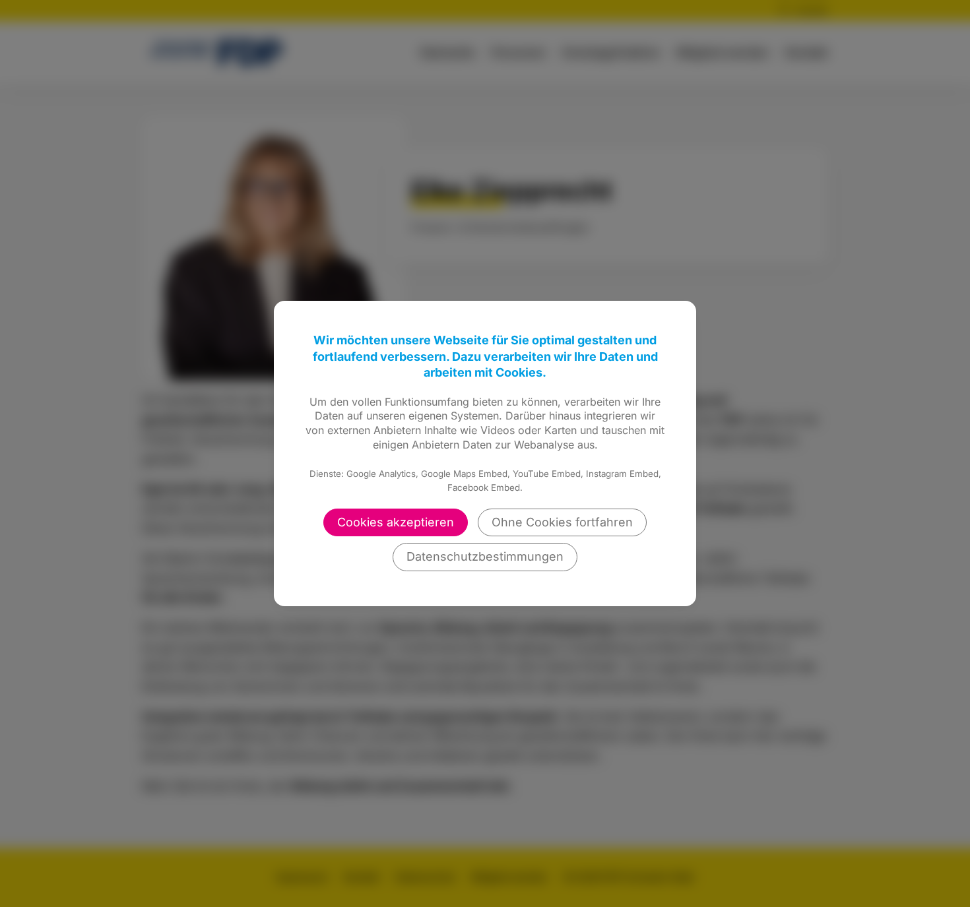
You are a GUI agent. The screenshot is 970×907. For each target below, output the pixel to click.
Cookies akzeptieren (395, 522)
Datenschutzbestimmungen (485, 556)
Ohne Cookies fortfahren (562, 522)
